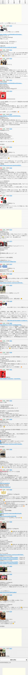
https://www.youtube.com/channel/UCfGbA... (12, 554)
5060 (10, 489)
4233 (10, 195)
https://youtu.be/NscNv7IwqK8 (8, 47)
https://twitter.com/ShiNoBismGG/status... (11, 34)
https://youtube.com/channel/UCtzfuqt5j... (11, 444)
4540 (10, 352)
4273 (10, 241)
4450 (10, 323)
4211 (10, 50)
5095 (10, 574)
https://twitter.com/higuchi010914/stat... (10, 116)
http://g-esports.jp (5, 483)
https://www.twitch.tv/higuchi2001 (9, 557)
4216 (10, 129)
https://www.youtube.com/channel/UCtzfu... (11, 282)
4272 (10, 229)
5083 (10, 566)
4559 (10, 449)
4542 (10, 400)
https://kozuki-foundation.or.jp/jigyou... (17, 320)
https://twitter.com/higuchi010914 (9, 559)
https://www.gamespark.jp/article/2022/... (11, 165)
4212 (10, 58)
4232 (10, 168)
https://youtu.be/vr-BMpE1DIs (8, 261)
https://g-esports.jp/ (5, 487)
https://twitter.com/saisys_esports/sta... (10, 378)
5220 (10, 611)
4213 (10, 80)
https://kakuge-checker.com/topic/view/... (11, 324)
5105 (10, 595)
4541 (10, 369)
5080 (10, 522)
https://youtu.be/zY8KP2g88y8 (8, 592)
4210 (10, 26)
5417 (10, 648)
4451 (10, 341)
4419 (10, 285)
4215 (10, 114)
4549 (10, 419)
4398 (10, 274)
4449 (10, 301)
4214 (10, 91)
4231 (10, 147)
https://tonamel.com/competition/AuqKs (11, 513)
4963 (10, 470)
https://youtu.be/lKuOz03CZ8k (8, 516)
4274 (10, 264)
